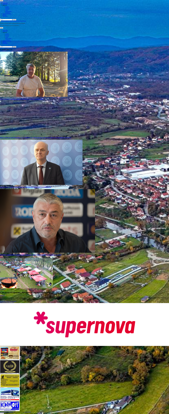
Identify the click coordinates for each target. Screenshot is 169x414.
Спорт (6, 10)
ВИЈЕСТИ (5, 4)
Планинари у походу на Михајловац (8, 301)
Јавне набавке (8, 11)
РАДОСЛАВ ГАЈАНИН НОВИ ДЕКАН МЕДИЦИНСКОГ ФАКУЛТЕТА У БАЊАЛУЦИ (25, 187)
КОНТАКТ (5, 16)
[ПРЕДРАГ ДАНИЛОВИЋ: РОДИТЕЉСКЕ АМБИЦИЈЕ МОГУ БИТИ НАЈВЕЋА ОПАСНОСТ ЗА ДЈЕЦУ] (47, 252)
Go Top (2, 413)
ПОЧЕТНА (5, 3)
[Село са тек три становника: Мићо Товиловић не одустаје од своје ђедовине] (34, 96)
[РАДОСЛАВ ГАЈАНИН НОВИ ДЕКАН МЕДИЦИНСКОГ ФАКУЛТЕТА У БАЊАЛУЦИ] (41, 184)
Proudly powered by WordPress (6, 412)
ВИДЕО (4, 14)
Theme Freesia (28, 412)
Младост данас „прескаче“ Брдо (7, 302)
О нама (7, 6)
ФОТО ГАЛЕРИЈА (7, 13)
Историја (7, 7)
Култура (7, 9)
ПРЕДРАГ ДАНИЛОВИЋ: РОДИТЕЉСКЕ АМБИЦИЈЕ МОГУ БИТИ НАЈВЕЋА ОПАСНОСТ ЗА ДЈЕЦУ (31, 255)
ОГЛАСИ (7, 12)
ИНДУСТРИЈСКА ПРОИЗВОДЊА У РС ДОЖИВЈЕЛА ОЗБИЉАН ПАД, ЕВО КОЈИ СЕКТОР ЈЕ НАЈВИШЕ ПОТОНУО (35, 137)
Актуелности (3, 289)
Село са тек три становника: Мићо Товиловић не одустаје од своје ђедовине (21, 99)
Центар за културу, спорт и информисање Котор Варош (12, 23)
